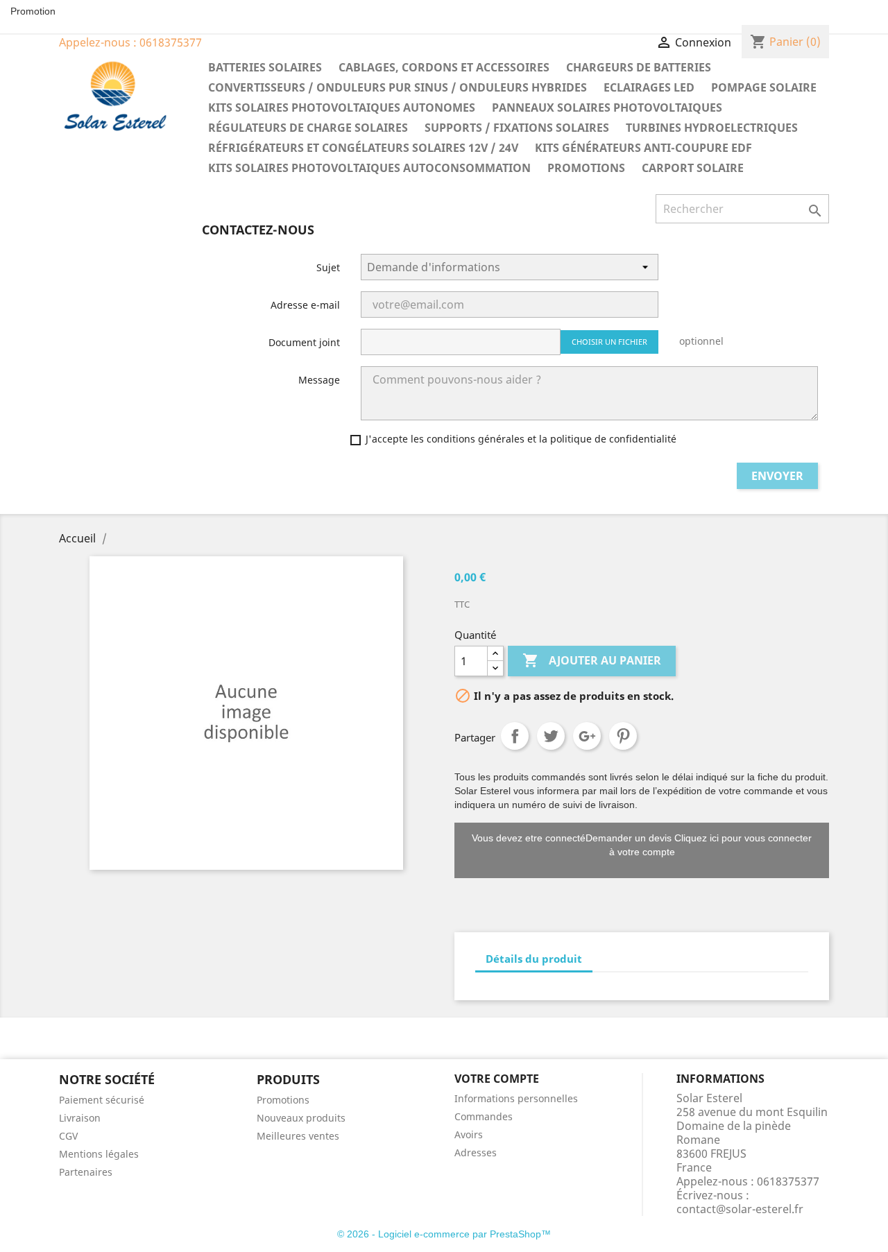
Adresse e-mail (305, 304)
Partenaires (85, 1171)
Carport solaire (693, 167)
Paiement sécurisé (101, 1099)
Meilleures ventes (298, 1135)
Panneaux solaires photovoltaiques (607, 107)
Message (319, 379)
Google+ (587, 736)
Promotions (586, 167)
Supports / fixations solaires (517, 127)
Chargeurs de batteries (638, 67)
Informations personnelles (516, 1098)
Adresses (475, 1152)
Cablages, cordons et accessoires (444, 67)
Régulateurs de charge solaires (308, 127)
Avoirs (468, 1134)
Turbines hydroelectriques (712, 127)
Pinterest (623, 736)
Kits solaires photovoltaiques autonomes (341, 107)
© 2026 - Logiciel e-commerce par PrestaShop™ (444, 1234)
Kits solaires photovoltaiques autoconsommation (369, 167)
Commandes (483, 1116)
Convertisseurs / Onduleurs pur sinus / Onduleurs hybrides (397, 87)
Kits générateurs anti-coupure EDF (643, 147)
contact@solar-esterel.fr (739, 1209)
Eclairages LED (649, 87)
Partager (515, 736)
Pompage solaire (764, 87)
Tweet (551, 736)
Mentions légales (99, 1153)
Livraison (80, 1117)
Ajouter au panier (591, 660)
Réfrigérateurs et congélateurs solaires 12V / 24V (363, 147)
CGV (68, 1135)
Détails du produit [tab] (534, 959)
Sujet (328, 267)
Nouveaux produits (301, 1117)
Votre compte (496, 1078)
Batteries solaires (265, 67)
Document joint (304, 342)
